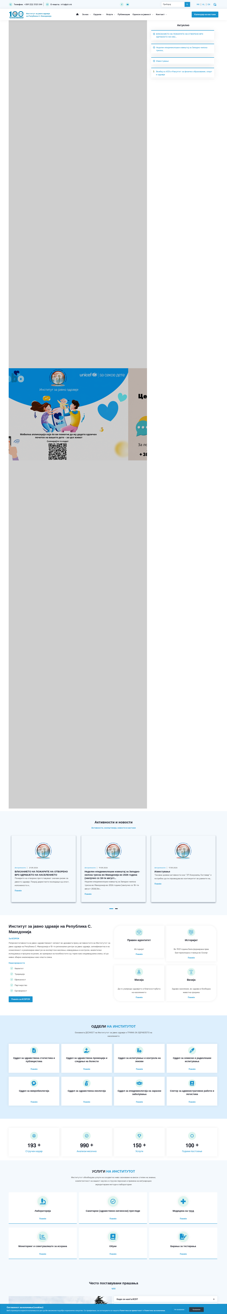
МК (198, 4)
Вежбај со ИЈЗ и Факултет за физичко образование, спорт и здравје (184, 73)
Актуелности (20, 868)
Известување (162, 61)
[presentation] (17, 417)
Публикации (124, 14)
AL (203, 4)
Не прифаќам (179, 1309)
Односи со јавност (142, 14)
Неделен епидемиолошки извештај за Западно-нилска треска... (181, 49)
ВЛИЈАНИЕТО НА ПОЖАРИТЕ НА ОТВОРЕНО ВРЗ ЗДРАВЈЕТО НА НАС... (179, 35)
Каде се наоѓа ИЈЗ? (127, 1299)
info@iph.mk (66, 5)
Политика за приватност (131, 1311)
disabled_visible (214, 4)
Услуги (109, 14)
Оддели (97, 14)
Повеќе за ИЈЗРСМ (20, 999)
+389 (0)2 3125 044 (33, 5)
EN (209, 4)
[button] (111, 908)
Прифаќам (196, 1309)
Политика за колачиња (154, 1311)
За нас (85, 14)
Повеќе (18, 891)
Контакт (160, 14)
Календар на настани (205, 14)
